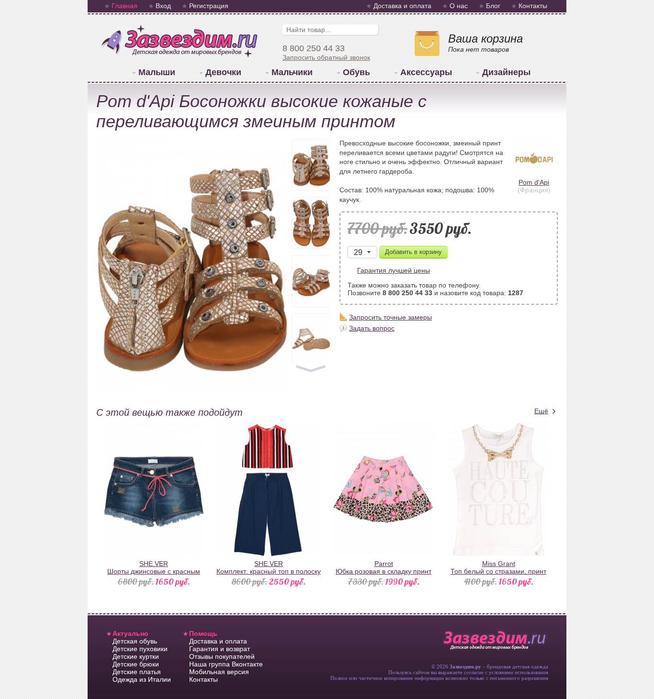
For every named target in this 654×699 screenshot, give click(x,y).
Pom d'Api (534, 182)
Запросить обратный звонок (326, 57)
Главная (124, 6)
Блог (493, 6)
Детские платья (137, 672)
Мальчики (292, 72)
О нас (459, 6)
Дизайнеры (506, 72)
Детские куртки (136, 656)
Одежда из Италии (142, 679)
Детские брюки (136, 664)
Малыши (156, 72)
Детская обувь (135, 641)
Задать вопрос (372, 328)
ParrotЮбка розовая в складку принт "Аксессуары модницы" (383, 571)
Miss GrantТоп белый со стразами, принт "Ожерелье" (498, 571)
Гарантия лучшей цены (393, 270)
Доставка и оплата (402, 6)
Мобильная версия (219, 672)
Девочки (223, 72)
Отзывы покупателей (222, 656)
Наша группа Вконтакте (226, 664)
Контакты (533, 6)
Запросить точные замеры (390, 317)
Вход (163, 6)
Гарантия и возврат (219, 649)
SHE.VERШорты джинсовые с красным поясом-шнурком (153, 571)
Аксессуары (426, 72)
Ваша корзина (485, 38)
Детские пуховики (140, 649)
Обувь (356, 72)
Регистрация (208, 6)
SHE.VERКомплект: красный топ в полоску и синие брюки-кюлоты (268, 571)
